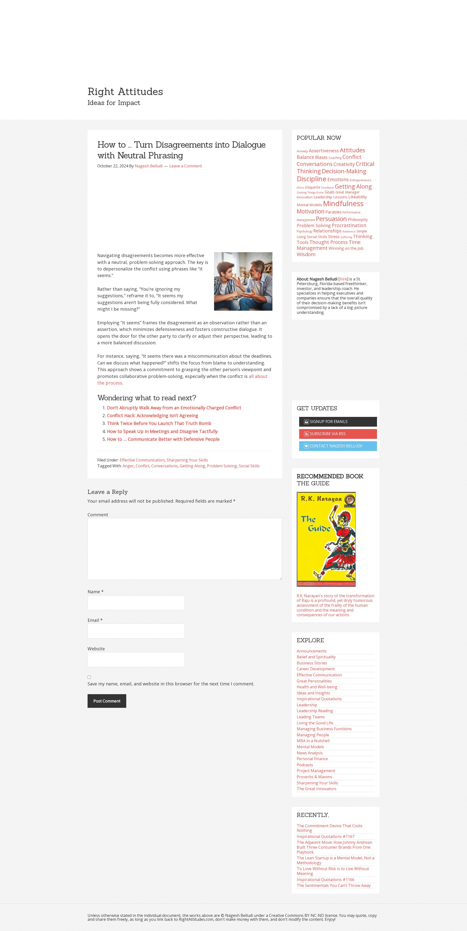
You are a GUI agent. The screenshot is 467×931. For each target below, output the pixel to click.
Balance (305, 157)
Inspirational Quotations (319, 698)
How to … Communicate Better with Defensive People (163, 439)
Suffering (346, 237)
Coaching (335, 158)
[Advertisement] (233, 36)
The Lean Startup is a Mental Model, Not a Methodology (335, 860)
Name (96, 592)
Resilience (349, 231)
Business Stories (312, 663)
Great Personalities (314, 681)
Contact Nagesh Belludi (335, 446)
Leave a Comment (185, 166)
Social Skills (249, 466)
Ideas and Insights (313, 693)
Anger (128, 466)
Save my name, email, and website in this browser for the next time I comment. (171, 684)
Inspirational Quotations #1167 (325, 836)
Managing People (313, 735)
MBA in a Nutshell (313, 740)
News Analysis (310, 753)
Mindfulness (343, 203)
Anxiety (302, 151)
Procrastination (349, 225)
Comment (98, 515)
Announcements (312, 651)
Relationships (327, 231)
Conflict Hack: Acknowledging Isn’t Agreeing (152, 415)
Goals (329, 192)
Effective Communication (142, 460)
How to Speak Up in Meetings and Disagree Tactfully (162, 431)
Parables (333, 212)
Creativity (344, 164)
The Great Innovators (316, 788)
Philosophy (358, 219)
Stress (334, 236)
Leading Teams (311, 717)
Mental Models (309, 204)
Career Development (316, 669)
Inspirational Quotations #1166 (325, 879)
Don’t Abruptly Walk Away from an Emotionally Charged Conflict (174, 408)
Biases (321, 157)
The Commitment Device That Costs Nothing (329, 828)
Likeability (357, 197)
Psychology (304, 231)
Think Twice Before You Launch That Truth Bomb (159, 423)
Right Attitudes (125, 91)
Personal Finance (312, 758)
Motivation (310, 211)
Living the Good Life (315, 723)
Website (96, 649)
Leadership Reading (315, 710)
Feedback (327, 187)
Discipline (311, 178)
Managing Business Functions (324, 728)
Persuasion (331, 218)
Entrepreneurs (360, 180)
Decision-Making (344, 171)
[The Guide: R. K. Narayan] (326, 537)
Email (95, 620)
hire (343, 279)
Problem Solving (222, 466)
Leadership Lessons (330, 196)
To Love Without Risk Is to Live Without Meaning (333, 871)
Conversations (164, 466)
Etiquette (312, 187)
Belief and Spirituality (316, 657)
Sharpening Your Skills (187, 460)
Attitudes (352, 150)
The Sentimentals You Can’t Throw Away (334, 885)
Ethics (300, 187)
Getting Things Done (310, 192)
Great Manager (347, 192)
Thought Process (328, 242)
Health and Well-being (317, 687)
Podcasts (305, 765)
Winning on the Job (346, 248)
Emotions (338, 179)
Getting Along (192, 466)
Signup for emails (328, 421)
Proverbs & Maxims (314, 776)
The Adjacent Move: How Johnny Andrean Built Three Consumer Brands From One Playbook (334, 847)
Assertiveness (324, 150)
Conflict (142, 466)
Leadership (307, 705)
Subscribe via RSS (327, 433)
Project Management (316, 770)
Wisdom (306, 254)
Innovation (305, 197)
